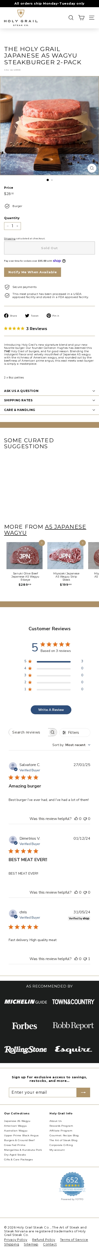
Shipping (9, 238)
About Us (56, 1121)
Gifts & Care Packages (18, 1159)
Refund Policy (43, 1239)
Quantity (11, 218)
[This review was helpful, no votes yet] (76, 818)
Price (8, 187)
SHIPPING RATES (18, 400)
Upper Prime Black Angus (21, 1135)
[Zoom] (91, 168)
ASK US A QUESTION (21, 391)
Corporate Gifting (61, 1145)
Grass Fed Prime (14, 1145)
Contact (50, 1244)
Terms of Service (74, 1239)
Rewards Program (61, 1125)
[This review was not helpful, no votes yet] (85, 818)
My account (57, 1149)
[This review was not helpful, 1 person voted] (85, 959)
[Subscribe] (83, 1092)
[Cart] (81, 18)
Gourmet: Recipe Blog (64, 1135)
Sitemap (31, 1244)
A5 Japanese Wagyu (45, 529)
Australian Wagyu (16, 1130)
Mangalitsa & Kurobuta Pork (23, 1149)
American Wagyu (15, 1125)
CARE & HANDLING (19, 410)
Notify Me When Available (32, 272)
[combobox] (71, 745)
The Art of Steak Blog (64, 1140)
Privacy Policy (15, 1239)
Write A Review (51, 710)
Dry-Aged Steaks (15, 1154)
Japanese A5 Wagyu (17, 1121)
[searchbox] (28, 732)
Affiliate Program (61, 1130)
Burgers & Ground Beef (19, 1140)
